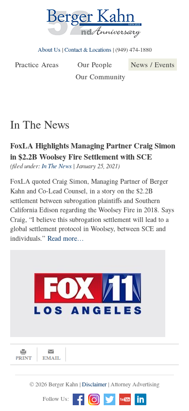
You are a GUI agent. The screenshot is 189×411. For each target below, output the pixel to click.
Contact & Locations (87, 49)
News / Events (152, 64)
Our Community (101, 76)
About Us (49, 49)
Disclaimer (94, 384)
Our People (95, 64)
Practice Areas (37, 64)
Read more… (66, 238)
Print (23, 354)
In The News (57, 166)
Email (51, 354)
